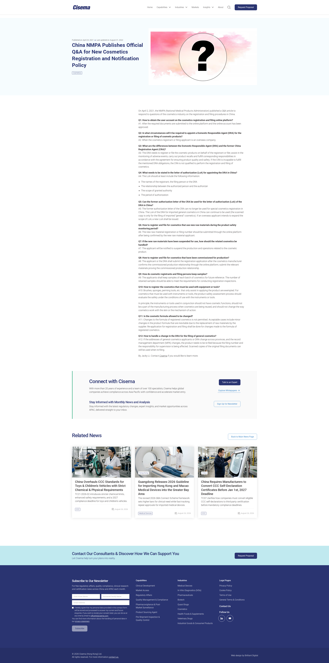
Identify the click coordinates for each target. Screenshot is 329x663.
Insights (206, 7)
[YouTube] (229, 618)
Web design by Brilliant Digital (244, 655)
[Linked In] (221, 618)
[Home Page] (81, 7)
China (78, 473)
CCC (77, 509)
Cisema (163, 355)
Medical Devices (145, 513)
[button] (164, 7)
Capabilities (162, 7)
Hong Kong (143, 473)
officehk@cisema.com (99, 616)
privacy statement (82, 621)
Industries (179, 7)
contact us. (114, 657)
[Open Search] (229, 7)
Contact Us (225, 606)
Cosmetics (77, 73)
